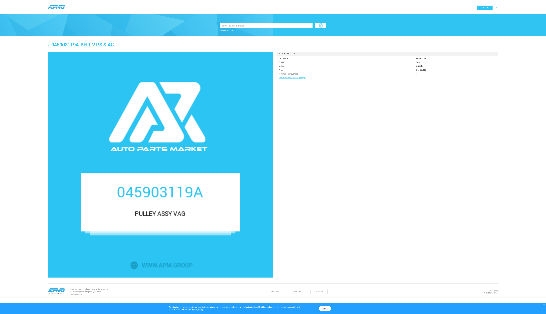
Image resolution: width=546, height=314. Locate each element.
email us (78, 294)
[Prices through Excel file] (320, 25)
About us (297, 291)
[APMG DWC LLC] (56, 7)
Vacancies (274, 291)
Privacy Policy (197, 309)
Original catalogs (226, 30)
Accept (325, 308)
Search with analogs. (292, 78)
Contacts (319, 291)
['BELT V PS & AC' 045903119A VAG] (160, 165)
